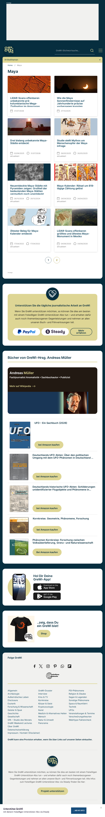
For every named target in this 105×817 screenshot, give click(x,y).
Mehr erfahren (81, 331)
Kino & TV (43, 697)
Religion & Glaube (77, 693)
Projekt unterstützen (52, 791)
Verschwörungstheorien (80, 716)
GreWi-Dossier (45, 690)
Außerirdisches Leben (18, 697)
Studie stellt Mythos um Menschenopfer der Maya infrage (72, 143)
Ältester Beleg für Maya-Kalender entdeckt (24, 232)
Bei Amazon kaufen (47, 552)
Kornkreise (43, 700)
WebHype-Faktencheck (80, 720)
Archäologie (13, 693)
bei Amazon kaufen (49, 444)
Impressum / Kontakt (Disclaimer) (24, 733)
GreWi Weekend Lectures (20, 723)
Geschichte (13, 713)
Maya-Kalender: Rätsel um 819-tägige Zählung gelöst (75, 187)
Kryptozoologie (45, 706)
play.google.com (47, 596)
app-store (47, 587)
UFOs (71, 710)
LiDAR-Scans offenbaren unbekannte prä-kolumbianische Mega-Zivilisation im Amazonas (25, 102)
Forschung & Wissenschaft (20, 706)
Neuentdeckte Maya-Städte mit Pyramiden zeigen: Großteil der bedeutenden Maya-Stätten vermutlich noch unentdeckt (28, 189)
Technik (72, 706)
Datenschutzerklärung (18, 729)
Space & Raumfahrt (78, 703)
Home (10, 65)
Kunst (41, 710)
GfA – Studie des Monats (20, 720)
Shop (44, 633)
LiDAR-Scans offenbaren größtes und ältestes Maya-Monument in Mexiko (73, 233)
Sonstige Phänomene (79, 700)
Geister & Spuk (15, 710)
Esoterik (12, 703)
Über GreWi (13, 726)
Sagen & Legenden (78, 697)
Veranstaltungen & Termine (82, 713)
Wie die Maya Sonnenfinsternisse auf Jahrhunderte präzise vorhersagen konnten (70, 102)
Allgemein (12, 690)
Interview (42, 693)
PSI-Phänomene (76, 690)
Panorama (43, 723)
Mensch (42, 716)
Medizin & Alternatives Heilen (52, 713)
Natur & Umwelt (46, 720)
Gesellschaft (14, 716)
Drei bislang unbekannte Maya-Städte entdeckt (28, 142)
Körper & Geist (45, 703)
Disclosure (13, 700)
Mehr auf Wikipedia (20, 386)
